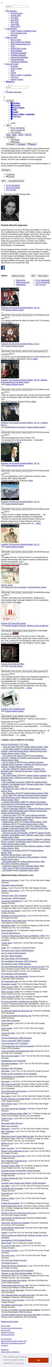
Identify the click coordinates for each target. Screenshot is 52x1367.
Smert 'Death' (6, 1243)
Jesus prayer (6, 1096)
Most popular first (23, 282)
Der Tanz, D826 (9, 769)
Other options (43, 276)
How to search (5, 1326)
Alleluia (4, 888)
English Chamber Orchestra (15, 625)
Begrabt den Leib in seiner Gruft (13, 921)
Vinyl (13, 46)
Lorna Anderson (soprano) (33, 762)
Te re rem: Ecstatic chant (10, 1246)
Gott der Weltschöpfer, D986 (14, 802)
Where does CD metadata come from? (13, 1343)
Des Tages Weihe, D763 (12, 775)
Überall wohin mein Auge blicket (14, 1280)
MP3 (8, 125)
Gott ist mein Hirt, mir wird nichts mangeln (17, 1046)
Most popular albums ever (20, 44)
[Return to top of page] (9, 1321)
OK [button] (38, 1360)
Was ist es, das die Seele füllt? (12, 1290)
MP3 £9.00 (6, 592)
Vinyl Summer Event (19, 33)
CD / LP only (16, 132)
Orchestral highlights (18, 53)
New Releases (11, 11)
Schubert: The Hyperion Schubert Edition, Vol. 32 (20, 463)
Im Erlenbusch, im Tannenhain (13, 1076)
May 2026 (15, 22)
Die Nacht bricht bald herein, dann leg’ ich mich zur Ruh (23, 967)
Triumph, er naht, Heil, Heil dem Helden (16, 1273)
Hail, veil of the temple (10, 1056)
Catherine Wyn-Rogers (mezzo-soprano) (24, 758)
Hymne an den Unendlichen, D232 (16, 826)
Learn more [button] (19, 1363)
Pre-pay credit (5, 1330)
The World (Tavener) (9, 1263)
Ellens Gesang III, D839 (10, 996)
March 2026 (15, 26)
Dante (3, 948)
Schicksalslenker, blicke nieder (13, 1228)
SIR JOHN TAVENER (15, 864)
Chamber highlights (18, 55)
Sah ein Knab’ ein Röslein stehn (13, 1218)
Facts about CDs (6, 1339)
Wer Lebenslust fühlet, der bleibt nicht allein (18, 1295)
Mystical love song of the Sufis (13, 1156)
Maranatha (5, 1129)
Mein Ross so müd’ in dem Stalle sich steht (17, 1136)
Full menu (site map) (14, 92)
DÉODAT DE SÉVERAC (16, 855)
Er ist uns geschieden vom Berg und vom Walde (19, 1001)
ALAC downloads (18, 130)
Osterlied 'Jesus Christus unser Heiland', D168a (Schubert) (23, 1183)
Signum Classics (17, 79)
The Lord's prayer (8, 1255)
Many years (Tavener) (9, 1126)
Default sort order (18, 276)
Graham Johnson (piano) (14, 310)
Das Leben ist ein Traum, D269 (15, 756)
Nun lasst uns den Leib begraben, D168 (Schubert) (20, 1171)
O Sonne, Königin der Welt (11, 1178)
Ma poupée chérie (10, 861)
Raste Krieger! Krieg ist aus (11, 1206)
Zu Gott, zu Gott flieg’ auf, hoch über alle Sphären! (20, 1310)
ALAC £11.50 (27, 315)
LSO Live (14, 77)
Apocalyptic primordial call (11, 901)
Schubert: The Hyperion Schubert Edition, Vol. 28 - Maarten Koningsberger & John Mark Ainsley (24, 381)
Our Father (5, 1186)
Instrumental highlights (19, 57)
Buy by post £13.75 (40, 351)
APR (13, 70)
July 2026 (14, 18)
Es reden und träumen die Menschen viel (16, 1011)
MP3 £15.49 (6, 631)
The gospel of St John (9, 1250)
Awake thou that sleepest (10, 911)
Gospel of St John (8, 1033)
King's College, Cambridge (21, 75)
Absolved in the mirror (10, 880)
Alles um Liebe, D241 (11, 747)
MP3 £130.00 (6, 716)
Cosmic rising (6, 943)
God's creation (6, 1028)
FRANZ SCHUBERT (14, 744)
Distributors (5, 1349)
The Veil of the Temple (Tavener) (14, 1260)
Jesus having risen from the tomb (13, 1091)
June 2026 (15, 20)
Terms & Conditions (7, 1332)
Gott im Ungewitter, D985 (13, 808)
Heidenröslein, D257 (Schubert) (13, 1061)
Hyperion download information (11, 1328)
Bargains (14, 35)
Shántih (4, 1233)
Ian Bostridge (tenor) (18, 784)
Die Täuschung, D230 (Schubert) (14, 974)
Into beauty (5, 1081)
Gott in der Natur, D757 (12, 815)
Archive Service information (10, 1352)
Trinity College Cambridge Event (23, 31)
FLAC (14, 135)
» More (9, 323)
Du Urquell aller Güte (9, 981)
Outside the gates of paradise (12, 1188)
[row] (26, 301)
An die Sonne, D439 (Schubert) (13, 898)
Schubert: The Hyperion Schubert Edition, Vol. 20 (20, 308)
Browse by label (12, 64)
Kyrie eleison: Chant (9, 1104)
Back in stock (16, 40)
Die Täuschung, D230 (11, 793)
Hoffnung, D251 (9, 824)
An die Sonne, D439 (11, 749)
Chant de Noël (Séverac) (10, 933)
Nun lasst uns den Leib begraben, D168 (18, 833)
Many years (7, 868)
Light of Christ (7, 1118)
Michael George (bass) (38, 751)
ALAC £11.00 (27, 592)
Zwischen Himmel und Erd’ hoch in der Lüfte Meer (21, 1315)
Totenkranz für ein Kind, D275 (15, 850)
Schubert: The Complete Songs (13, 709)
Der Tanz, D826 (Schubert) (11, 956)
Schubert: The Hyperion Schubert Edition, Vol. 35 (20, 544)
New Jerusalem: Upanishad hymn (14, 1161)
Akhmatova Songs (10, 866)
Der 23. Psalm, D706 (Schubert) (13, 953)
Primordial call (6, 1193)
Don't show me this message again (16, 194)
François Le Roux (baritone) (15, 587)
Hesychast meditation (9, 1063)
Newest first (20, 280)
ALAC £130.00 (30, 716)
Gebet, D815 (8, 795)
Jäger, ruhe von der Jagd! (10, 1084)
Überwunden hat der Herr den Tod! (14, 1285)
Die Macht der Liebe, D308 (13, 789)
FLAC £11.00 (16, 592)
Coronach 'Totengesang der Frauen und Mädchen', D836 (23, 936)
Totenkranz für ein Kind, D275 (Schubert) (17, 1271)
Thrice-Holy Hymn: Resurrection (14, 1266)
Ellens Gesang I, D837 (10, 987)
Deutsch (16, 142)
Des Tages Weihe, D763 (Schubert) (14, 959)
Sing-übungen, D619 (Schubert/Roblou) (16, 1240)
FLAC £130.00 (18, 716)
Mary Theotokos (7, 1131)
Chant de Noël (8, 857)
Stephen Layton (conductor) (37, 625)
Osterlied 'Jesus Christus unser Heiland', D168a (21, 839)
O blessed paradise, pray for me (13, 1173)
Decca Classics (16, 68)
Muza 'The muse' (7, 1148)
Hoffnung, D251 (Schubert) (12, 1068)
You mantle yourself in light (11, 1305)
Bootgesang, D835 (8, 925)
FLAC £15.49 (17, 631)
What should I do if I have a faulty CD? (13, 1341)
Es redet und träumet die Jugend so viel (16, 1016)
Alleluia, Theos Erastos (10, 891)
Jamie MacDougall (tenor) (19, 751)
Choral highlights (17, 59)
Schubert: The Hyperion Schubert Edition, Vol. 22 (20, 344)
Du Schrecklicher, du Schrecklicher (14, 976)
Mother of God (7, 1143)
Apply (13, 123)
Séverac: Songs (7, 585)
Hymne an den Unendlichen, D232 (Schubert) (19, 1074)
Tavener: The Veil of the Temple (13, 623)
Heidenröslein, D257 (11, 822)
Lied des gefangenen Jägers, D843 (14, 1113)
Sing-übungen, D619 (11, 846)
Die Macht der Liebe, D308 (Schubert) (16, 964)
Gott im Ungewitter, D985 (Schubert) (15, 1041)
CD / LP (28, 135)
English (11, 144)
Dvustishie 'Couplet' (9, 984)
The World (7, 870)
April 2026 (15, 24)
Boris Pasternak (7, 930)
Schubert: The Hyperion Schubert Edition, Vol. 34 (20, 502)
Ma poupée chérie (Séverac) (12, 1123)
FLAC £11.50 (16, 315)
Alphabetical (21, 284)
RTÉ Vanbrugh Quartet (14, 666)
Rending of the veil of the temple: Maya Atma (18, 1213)
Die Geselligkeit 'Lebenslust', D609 (16, 782)
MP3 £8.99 (6, 315)
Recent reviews (16, 13)
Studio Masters (16, 51)
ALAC (21, 135)
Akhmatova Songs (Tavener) (12, 885)
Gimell (13, 73)
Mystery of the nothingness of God (14, 1151)
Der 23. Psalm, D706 (11, 762)
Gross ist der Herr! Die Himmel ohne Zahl (17, 1051)
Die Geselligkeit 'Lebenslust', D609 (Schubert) (19, 961)
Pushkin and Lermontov (10, 1203)
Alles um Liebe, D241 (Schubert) (14, 896)
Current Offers (11, 29)
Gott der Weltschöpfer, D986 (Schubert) (16, 1038)
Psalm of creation (8, 1198)
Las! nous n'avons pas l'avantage (13, 1109)
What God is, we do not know (12, 1300)
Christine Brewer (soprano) (15, 427)
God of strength (7, 1023)
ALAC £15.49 (28, 631)
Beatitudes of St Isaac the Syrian (13, 916)
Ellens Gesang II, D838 (10, 992)
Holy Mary (5, 1071)
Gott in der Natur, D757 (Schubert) (14, 1043)
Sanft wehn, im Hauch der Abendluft (15, 1223)
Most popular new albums (20, 42)
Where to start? (11, 37)
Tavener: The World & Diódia (12, 664)
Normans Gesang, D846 (10, 1166)
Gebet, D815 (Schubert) (10, 1021)
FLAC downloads (18, 128)
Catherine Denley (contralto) (12, 764)
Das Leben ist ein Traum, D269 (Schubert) (17, 950)
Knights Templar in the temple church (15, 1099)
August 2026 (16, 15)
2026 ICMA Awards (18, 48)
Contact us (4, 1345)
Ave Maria (5, 906)
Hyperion (14, 66)
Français (16, 140)
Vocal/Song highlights (19, 62)
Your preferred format (16, 181)
